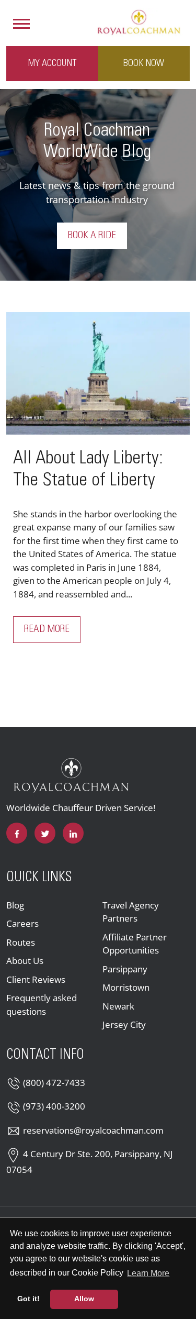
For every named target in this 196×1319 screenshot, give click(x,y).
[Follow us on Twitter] (44, 833)
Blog (15, 905)
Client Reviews (35, 979)
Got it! (28, 1298)
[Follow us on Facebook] (16, 833)
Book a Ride (92, 235)
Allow (84, 1298)
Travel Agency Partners (130, 912)
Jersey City (124, 1024)
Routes (20, 942)
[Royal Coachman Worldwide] (139, 21)
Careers (22, 923)
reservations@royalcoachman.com (93, 1130)
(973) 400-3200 (54, 1106)
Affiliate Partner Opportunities (134, 944)
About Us (24, 961)
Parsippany (124, 969)
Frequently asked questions (41, 1004)
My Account (52, 63)
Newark (118, 1006)
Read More (52, 629)
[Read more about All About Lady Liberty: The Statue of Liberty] (98, 373)
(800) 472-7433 (54, 1083)
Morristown (125, 987)
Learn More (149, 1273)
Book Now (143, 63)
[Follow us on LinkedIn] (73, 833)
